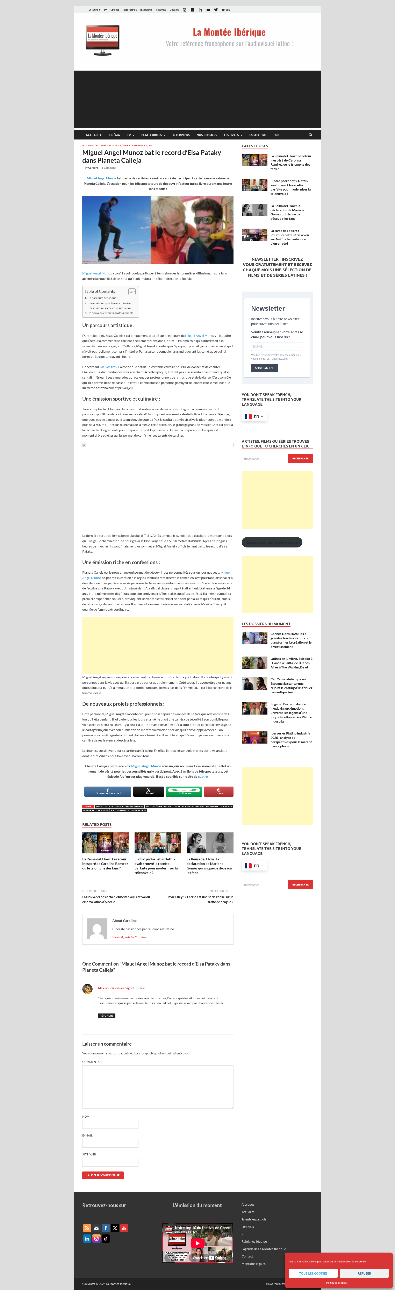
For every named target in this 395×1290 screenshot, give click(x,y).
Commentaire (94, 1061)
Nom (87, 1116)
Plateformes (130, 9)
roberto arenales (95, 810)
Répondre (106, 1015)
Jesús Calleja (104, 806)
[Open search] (311, 135)
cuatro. (203, 776)
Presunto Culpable (219, 806)
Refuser (364, 1273)
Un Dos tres (108, 367)
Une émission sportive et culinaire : (109, 303)
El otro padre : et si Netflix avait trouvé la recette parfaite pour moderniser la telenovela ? (156, 866)
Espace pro (257, 135)
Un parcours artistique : (102, 298)
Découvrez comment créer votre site (271, 542)
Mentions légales (254, 1264)
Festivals (161, 9)
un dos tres (138, 810)
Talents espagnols (135, 145)
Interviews (146, 9)
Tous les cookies (313, 1273)
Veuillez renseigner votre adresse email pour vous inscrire (277, 334)
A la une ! (94, 9)
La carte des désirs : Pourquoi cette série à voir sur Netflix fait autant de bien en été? (290, 237)
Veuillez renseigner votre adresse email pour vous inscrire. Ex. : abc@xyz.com (276, 357)
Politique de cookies (336, 1282)
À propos (248, 1204)
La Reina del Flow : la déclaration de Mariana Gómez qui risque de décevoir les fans (210, 866)
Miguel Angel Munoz (97, 273)
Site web (89, 1154)
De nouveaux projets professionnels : (111, 313)
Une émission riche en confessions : (109, 308)
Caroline (93, 167)
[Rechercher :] (277, 458)
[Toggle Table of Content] (130, 291)
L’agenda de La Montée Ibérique (264, 1249)
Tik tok (226, 9)
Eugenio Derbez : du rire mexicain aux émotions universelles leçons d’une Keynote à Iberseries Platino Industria (291, 712)
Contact (247, 1256)
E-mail (88, 1135)
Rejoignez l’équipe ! (255, 1241)
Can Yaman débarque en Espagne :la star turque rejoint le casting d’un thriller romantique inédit (292, 685)
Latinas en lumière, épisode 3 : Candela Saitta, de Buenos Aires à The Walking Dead (292, 663)
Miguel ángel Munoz (101, 178)
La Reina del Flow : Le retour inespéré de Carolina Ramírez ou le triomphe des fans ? (105, 863)
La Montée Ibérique (118, 1283)
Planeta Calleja (193, 806)
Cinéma (114, 9)
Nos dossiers (207, 135)
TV (105, 9)
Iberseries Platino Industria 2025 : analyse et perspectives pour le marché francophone (291, 739)
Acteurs (101, 145)
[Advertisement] (197, 99)
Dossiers (174, 9)
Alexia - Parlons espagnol (116, 988)
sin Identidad (119, 810)
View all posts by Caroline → (131, 937)
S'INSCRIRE (264, 368)
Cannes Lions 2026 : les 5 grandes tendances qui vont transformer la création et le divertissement (291, 640)
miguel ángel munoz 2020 (163, 806)
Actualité (94, 135)
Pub (276, 135)
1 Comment (109, 167)
